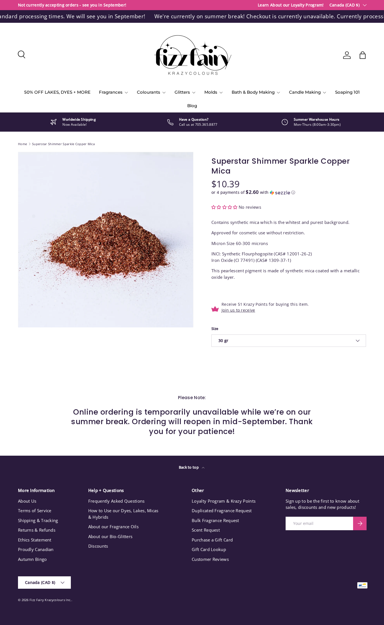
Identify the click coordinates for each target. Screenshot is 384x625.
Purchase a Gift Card (212, 540)
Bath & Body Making (253, 92)
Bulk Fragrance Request (215, 520)
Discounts (98, 546)
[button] (362, 55)
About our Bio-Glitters (110, 536)
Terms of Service (34, 510)
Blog (192, 105)
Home (22, 143)
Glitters (182, 92)
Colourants (148, 92)
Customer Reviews (210, 559)
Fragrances (111, 92)
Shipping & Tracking (38, 520)
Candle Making (305, 92)
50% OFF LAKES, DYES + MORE (57, 92)
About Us (27, 501)
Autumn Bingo (32, 559)
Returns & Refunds (36, 530)
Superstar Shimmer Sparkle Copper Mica (63, 143)
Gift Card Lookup (209, 549)
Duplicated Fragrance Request (222, 510)
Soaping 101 (347, 92)
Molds (210, 92)
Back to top (189, 467)
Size (214, 328)
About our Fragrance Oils (113, 526)
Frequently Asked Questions (116, 501)
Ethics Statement (34, 540)
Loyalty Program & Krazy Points (224, 501)
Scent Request (206, 530)
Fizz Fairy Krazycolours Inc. (50, 600)
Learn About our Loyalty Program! (291, 5)
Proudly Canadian (36, 549)
